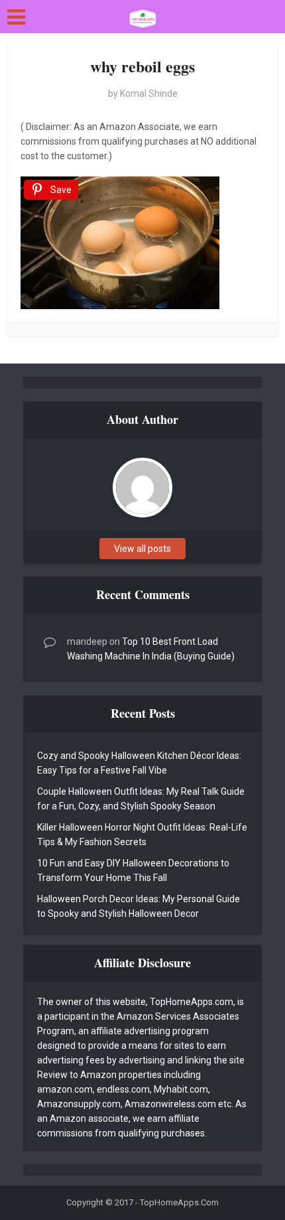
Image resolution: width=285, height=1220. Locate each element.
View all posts (142, 548)
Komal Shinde (149, 93)
